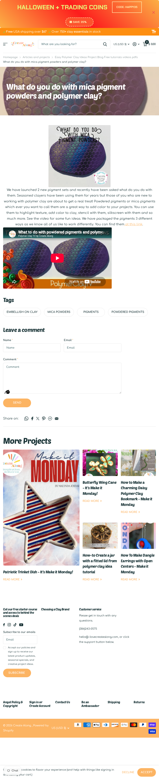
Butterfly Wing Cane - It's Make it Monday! (100, 479)
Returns (139, 702)
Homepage (10, 57)
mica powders (59, 312)
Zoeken (105, 44)
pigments (91, 312)
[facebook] (4, 624)
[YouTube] (21, 624)
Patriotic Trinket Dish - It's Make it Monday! (41, 518)
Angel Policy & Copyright (13, 703)
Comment (10, 359)
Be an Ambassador (90, 703)
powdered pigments (127, 312)
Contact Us (62, 702)
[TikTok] (15, 624)
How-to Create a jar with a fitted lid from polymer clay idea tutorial (100, 555)
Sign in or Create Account (39, 703)
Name (8, 340)
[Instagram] (9, 624)
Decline (128, 772)
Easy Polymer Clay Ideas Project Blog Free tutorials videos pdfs (96, 57)
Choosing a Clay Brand (55, 609)
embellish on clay (22, 312)
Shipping (114, 702)
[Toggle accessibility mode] (154, 32)
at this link (133, 224)
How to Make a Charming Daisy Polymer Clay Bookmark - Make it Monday (138, 485)
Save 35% (80, 22)
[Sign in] (136, 44)
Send (17, 402)
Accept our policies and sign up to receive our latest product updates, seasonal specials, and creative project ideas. (21, 655)
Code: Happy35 (126, 7)
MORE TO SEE (5, 44)
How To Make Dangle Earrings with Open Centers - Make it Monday (138, 555)
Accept (146, 772)
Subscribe (17, 672)
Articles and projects (36, 57)
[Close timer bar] (153, 12)
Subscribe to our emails (19, 632)
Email (68, 340)
